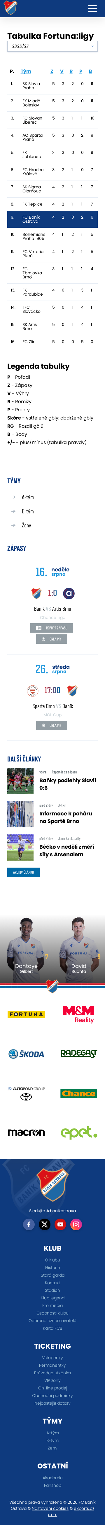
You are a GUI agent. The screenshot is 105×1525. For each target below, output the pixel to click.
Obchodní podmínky (52, 1395)
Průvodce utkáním (52, 1373)
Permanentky (52, 1365)
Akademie (53, 1478)
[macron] (26, 1135)
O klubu (52, 1260)
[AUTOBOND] (26, 1095)
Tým (26, 71)
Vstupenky (52, 1358)
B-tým (28, 511)
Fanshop (52, 1485)
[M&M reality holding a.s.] (78, 1017)
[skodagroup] (26, 1056)
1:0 (52, 593)
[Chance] (78, 1095)
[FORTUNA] (26, 1017)
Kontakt (52, 1283)
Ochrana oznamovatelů (52, 1321)
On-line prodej (52, 1388)
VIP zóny (52, 1380)
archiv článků (23, 872)
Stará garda (52, 1275)
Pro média (52, 1305)
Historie (52, 1267)
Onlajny (55, 639)
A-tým (28, 497)
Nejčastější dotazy (52, 1403)
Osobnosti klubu (52, 1313)
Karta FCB (52, 1328)
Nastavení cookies (50, 1508)
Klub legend (52, 1298)
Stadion (52, 1290)
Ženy (26, 525)
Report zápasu (56, 628)
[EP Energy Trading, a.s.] (78, 1135)
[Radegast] (78, 1056)
